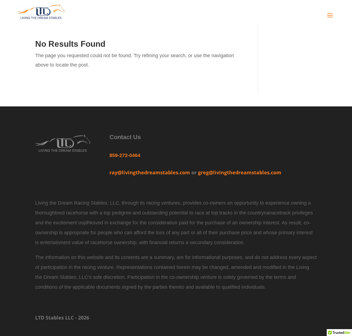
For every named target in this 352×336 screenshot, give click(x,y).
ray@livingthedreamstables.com (149, 172)
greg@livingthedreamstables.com (239, 172)
